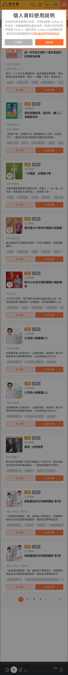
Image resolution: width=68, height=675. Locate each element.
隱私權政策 (39, 33)
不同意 (18, 42)
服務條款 (54, 33)
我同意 (49, 42)
